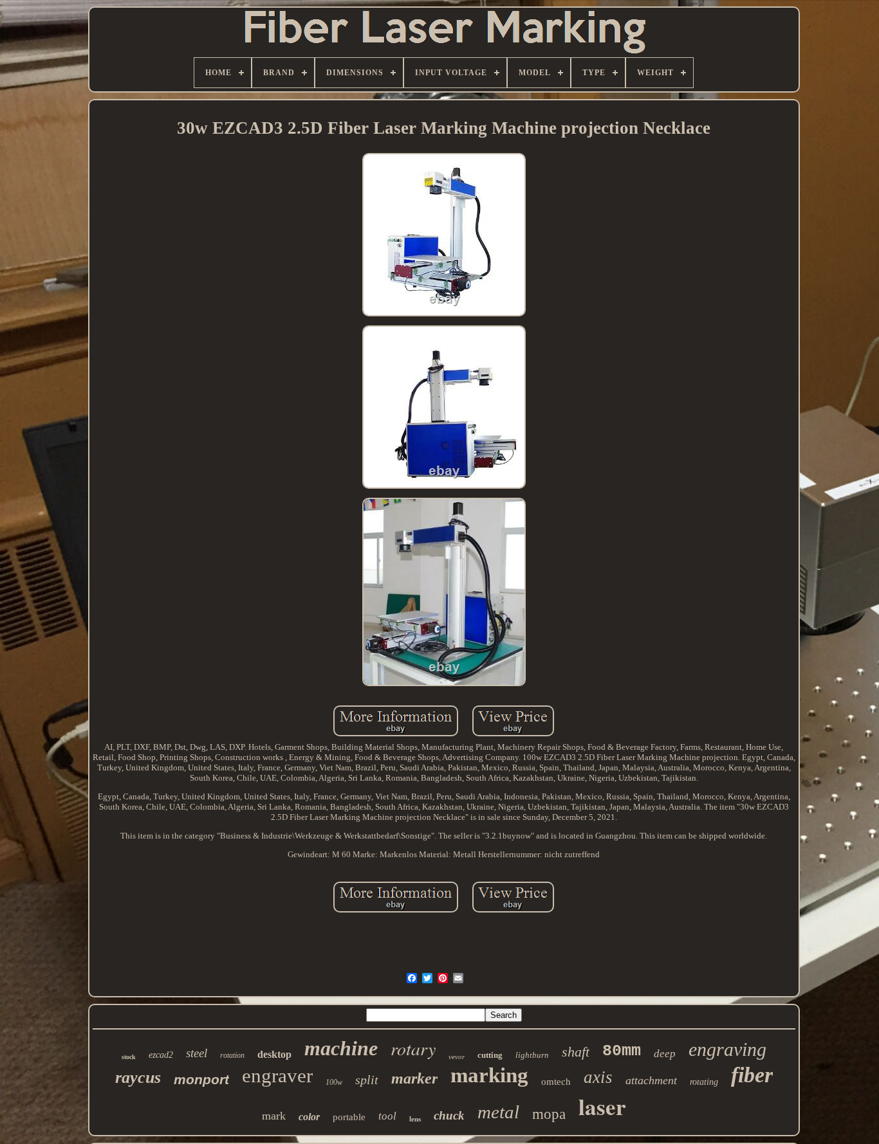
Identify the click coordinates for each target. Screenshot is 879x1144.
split (366, 1080)
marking (489, 1075)
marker (414, 1078)
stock (129, 1056)
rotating (704, 1082)
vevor (457, 1056)
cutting (490, 1055)
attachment (651, 1080)
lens (415, 1119)
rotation (232, 1055)
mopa (549, 1114)
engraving (727, 1049)
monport (201, 1079)
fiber (752, 1075)
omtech (556, 1081)
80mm (621, 1051)
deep (665, 1054)
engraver (277, 1075)
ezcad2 (161, 1055)
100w (334, 1082)
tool (387, 1116)
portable (349, 1117)
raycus (138, 1077)
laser (602, 1106)
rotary (413, 1048)
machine (341, 1048)
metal (498, 1112)
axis (598, 1077)
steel (196, 1053)
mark (274, 1115)
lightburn (532, 1055)
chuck (449, 1115)
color (309, 1116)
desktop (274, 1054)
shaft (575, 1052)
